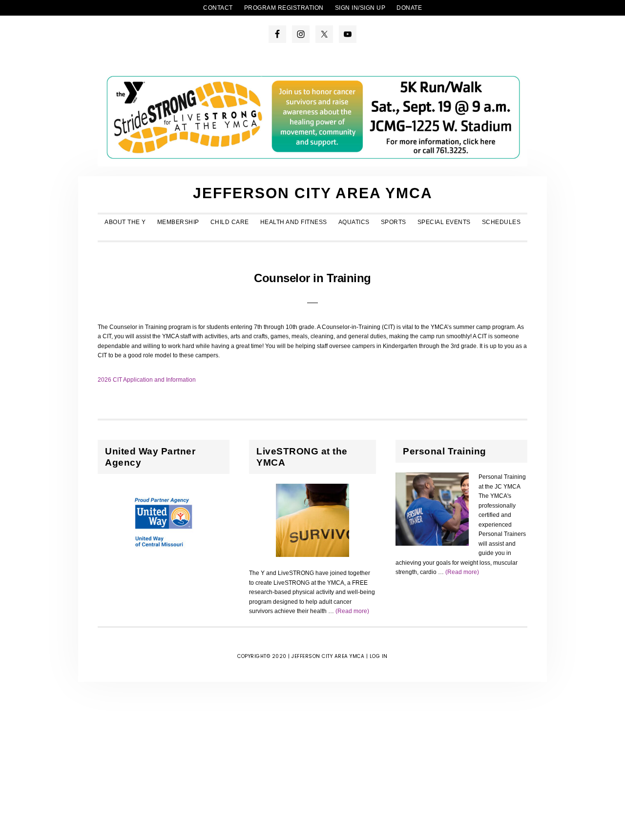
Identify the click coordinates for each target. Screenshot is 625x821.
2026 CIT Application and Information (147, 379)
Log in (379, 656)
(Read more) (352, 611)
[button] (312, 235)
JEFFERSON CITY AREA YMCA (313, 193)
